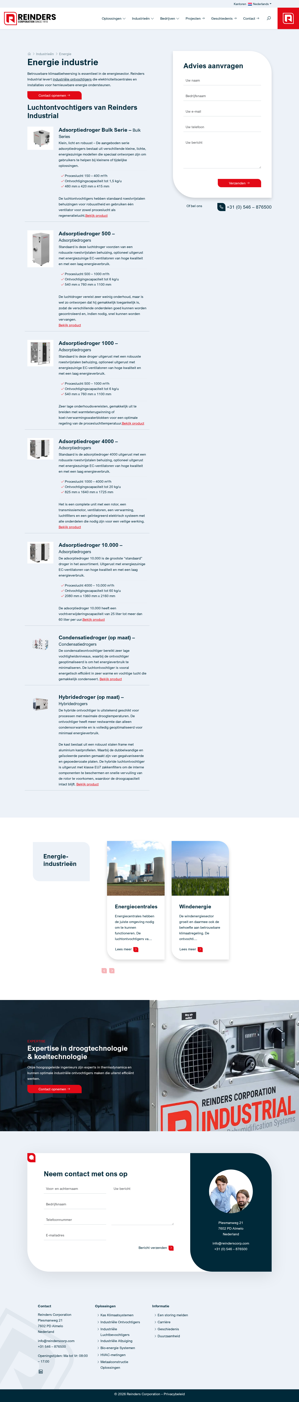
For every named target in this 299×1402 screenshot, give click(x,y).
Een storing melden (173, 1315)
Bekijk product (96, 215)
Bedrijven (168, 18)
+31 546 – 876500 (52, 1346)
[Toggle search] (269, 18)
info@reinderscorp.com (231, 1243)
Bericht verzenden (153, 1247)
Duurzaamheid (169, 1336)
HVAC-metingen (113, 1355)
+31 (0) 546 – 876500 (248, 207)
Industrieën (141, 18)
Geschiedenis (222, 18)
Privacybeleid (174, 1394)
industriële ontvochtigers (72, 79)
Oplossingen (112, 18)
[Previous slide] (104, 970)
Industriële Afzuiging (116, 1341)
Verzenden (237, 183)
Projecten (194, 18)
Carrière (164, 1322)
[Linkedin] (41, 1372)
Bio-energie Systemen (117, 1348)
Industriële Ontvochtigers (120, 1322)
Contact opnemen (53, 95)
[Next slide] (111, 970)
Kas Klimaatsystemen (117, 1315)
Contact (249, 18)
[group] (136, 900)
